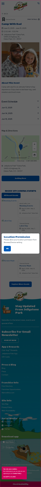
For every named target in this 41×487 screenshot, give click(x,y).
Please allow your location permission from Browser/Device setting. (20, 241)
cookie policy (17, 473)
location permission (17, 237)
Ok (8, 249)
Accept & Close (9, 477)
